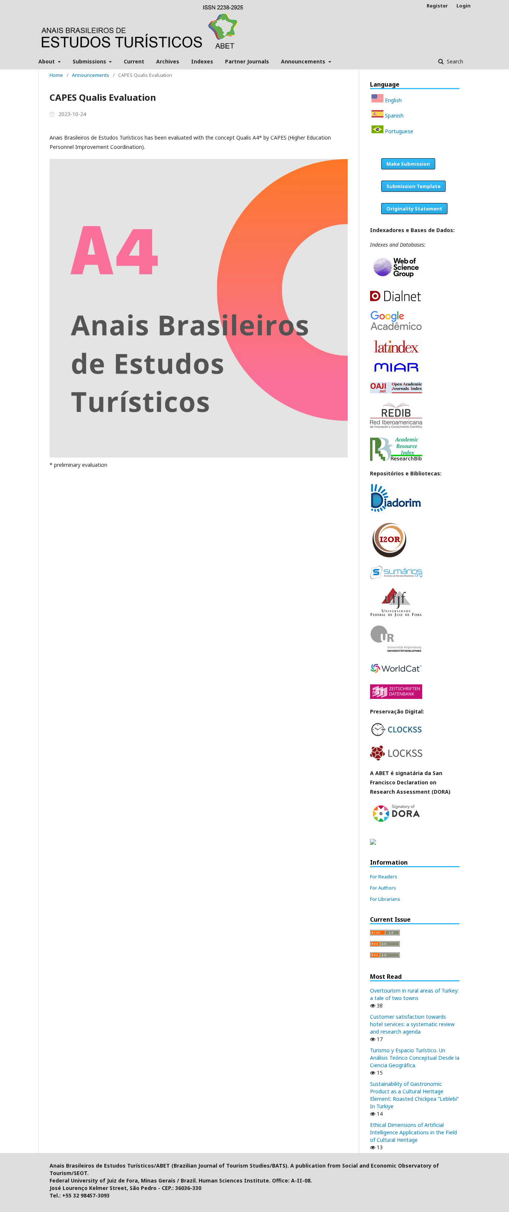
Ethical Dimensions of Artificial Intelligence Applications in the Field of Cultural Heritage (413, 1132)
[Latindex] (396, 350)
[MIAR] (396, 372)
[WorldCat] (396, 674)
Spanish (393, 115)
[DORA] (396, 822)
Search (454, 61)
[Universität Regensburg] (396, 650)
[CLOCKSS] (396, 735)
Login (463, 5)
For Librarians (385, 899)
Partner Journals (247, 61)
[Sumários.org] (396, 577)
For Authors (383, 887)
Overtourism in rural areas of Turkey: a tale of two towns (414, 994)
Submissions (90, 61)
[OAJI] (396, 391)
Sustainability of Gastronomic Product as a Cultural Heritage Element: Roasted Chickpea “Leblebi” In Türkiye (414, 1095)
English (392, 100)
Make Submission (408, 163)
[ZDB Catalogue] (396, 696)
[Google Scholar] (396, 328)
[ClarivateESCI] (396, 278)
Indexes (202, 61)
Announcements (304, 61)
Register (437, 5)
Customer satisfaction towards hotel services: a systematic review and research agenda (412, 1024)
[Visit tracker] (373, 842)
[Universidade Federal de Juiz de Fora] (396, 615)
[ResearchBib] (396, 458)
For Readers (383, 876)
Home (56, 75)
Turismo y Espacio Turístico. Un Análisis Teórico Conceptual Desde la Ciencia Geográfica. (414, 1058)
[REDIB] (396, 427)
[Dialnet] (396, 300)
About (47, 61)
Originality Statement (414, 208)
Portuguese (398, 131)
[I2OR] (389, 555)
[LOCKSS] (396, 758)
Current (134, 61)
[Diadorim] (396, 511)
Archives (167, 61)
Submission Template (413, 186)
